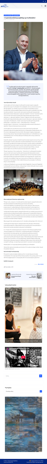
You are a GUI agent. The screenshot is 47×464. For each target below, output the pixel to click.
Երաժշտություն (16, 15)
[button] (6, 315)
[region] (23, 315)
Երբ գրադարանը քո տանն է (16, 277)
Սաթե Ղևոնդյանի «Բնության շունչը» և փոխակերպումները (22, 341)
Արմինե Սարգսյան (8, 15)
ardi (5, 19)
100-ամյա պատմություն (32, 277)
